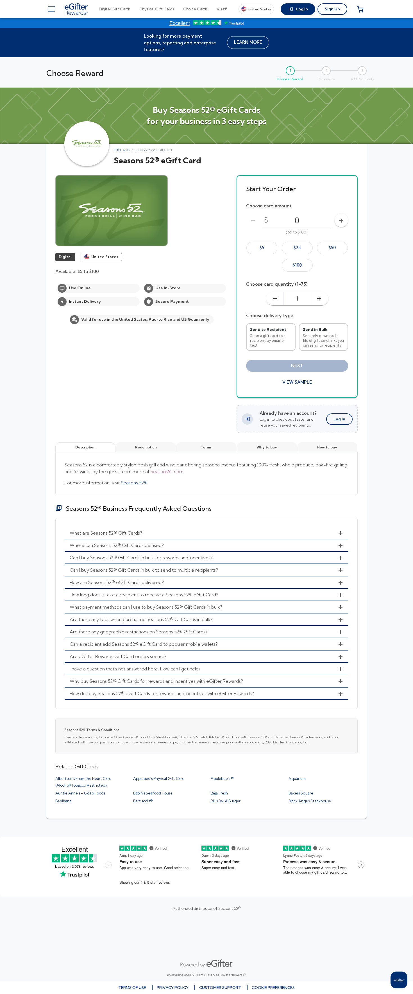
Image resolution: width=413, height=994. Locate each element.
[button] (298, 9)
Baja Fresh (219, 793)
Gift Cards (122, 150)
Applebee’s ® (222, 778)
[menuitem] (206, 533)
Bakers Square (301, 793)
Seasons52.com (167, 471)
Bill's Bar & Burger (225, 801)
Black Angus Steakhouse (310, 801)
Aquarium (297, 778)
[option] (261, 248)
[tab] (114, 9)
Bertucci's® (143, 801)
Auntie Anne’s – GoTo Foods (80, 793)
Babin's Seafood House (153, 793)
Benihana (63, 801)
